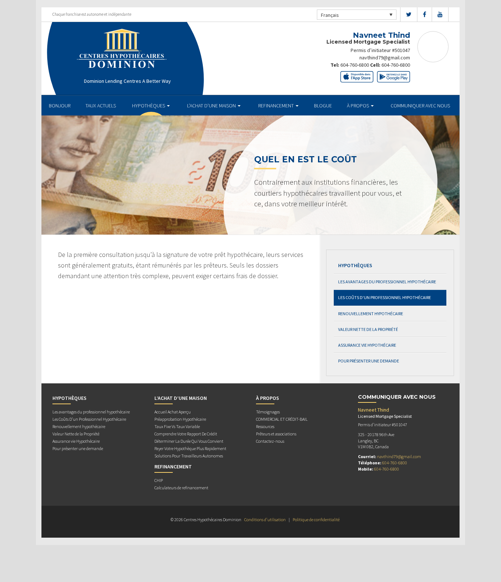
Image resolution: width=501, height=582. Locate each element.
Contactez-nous (270, 441)
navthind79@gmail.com (384, 57)
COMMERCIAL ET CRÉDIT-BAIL (282, 419)
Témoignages (268, 412)
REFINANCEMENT (276, 105)
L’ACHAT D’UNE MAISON (212, 105)
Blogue (323, 105)
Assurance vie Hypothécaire (367, 345)
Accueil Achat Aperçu (172, 412)
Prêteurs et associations (276, 433)
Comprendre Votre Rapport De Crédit (185, 433)
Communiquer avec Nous (420, 105)
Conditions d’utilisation (265, 519)
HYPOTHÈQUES (149, 105)
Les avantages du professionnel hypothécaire (387, 281)
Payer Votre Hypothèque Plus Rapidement (190, 448)
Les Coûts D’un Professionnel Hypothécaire (384, 297)
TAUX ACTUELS (100, 105)
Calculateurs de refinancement (181, 487)
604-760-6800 (354, 65)
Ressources (265, 426)
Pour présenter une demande (368, 361)
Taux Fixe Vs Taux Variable (177, 426)
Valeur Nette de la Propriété (368, 329)
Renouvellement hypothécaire (370, 313)
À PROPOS (358, 105)
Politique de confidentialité (316, 519)
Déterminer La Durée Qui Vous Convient (188, 441)
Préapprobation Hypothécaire (180, 419)
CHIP (158, 480)
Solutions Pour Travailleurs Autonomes (188, 455)
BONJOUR (59, 105)
